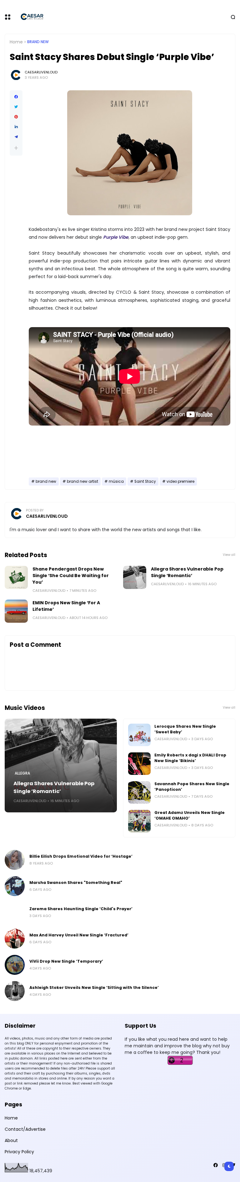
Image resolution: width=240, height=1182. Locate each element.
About (11, 1140)
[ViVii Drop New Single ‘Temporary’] (15, 965)
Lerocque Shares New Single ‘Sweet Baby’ (185, 729)
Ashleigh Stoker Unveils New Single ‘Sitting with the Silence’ (94, 987)
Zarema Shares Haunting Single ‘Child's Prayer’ (80, 908)
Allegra (22, 773)
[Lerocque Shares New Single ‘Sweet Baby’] (139, 735)
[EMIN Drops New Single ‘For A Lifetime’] (16, 611)
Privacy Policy (19, 1152)
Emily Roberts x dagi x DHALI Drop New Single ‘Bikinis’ (190, 757)
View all (229, 554)
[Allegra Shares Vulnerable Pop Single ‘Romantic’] (134, 577)
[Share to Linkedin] (16, 127)
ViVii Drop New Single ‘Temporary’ (66, 961)
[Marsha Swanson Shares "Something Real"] (15, 886)
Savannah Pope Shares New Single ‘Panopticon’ (191, 786)
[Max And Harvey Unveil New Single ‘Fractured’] (15, 939)
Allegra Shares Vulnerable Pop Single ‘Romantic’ (187, 572)
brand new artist (82, 481)
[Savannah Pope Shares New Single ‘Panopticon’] (139, 792)
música (116, 481)
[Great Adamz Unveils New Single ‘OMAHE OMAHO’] (139, 821)
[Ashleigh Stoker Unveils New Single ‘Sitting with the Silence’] (15, 991)
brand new (38, 41)
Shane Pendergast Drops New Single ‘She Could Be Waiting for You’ (70, 575)
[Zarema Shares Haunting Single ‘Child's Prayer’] (15, 912)
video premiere (180, 481)
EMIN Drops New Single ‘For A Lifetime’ (66, 606)
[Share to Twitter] (16, 107)
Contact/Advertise (25, 1129)
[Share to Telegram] (16, 137)
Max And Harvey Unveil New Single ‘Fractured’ (78, 935)
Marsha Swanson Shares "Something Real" (75, 882)
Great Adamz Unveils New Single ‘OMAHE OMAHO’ (189, 815)
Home (16, 42)
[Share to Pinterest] (16, 117)
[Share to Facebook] (16, 97)
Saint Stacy (145, 481)
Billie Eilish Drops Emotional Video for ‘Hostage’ (80, 856)
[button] (16, 148)
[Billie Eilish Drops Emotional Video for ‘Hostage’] (15, 860)
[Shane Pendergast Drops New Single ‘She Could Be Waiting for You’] (16, 577)
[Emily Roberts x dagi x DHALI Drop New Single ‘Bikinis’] (139, 763)
